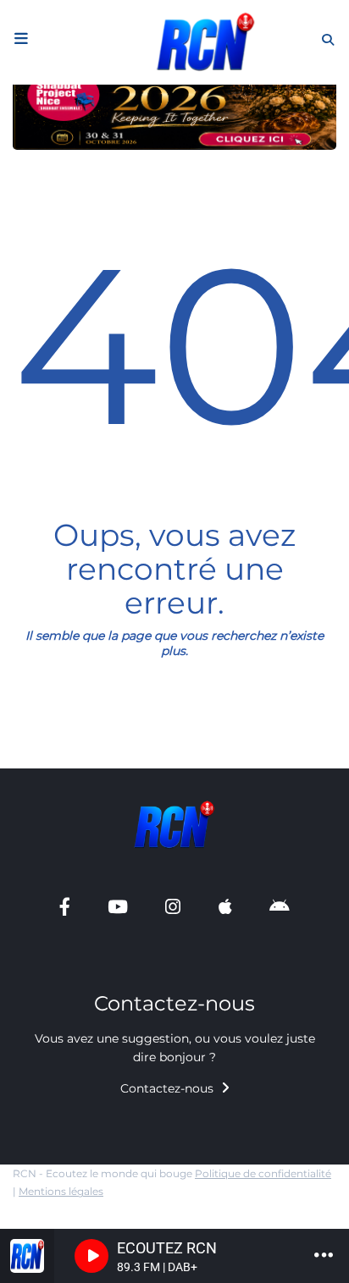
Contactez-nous (168, 1088)
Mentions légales (61, 1191)
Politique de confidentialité (263, 1173)
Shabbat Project (69, 760)
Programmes (59, 153)
